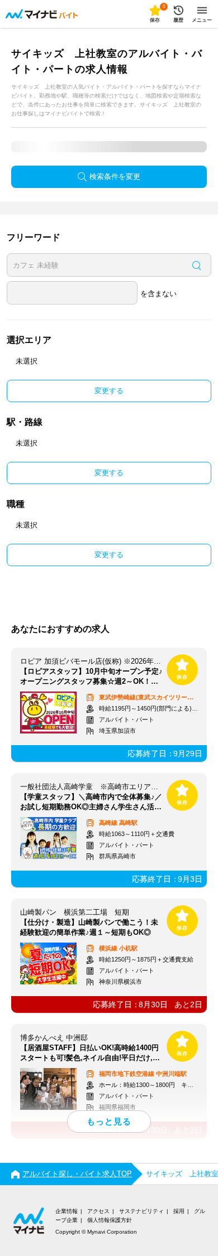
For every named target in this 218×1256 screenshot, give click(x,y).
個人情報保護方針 (109, 1220)
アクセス (98, 1211)
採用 (178, 1211)
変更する (109, 391)
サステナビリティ (141, 1211)
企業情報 (66, 1211)
